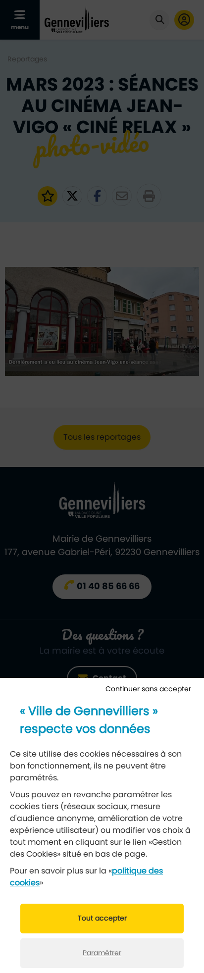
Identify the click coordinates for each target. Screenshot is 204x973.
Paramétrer (102, 953)
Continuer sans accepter (148, 689)
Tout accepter (102, 918)
